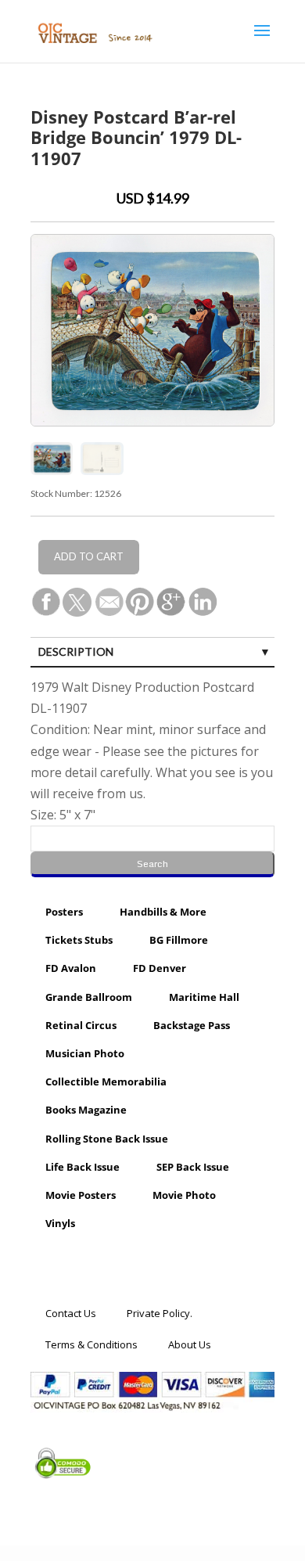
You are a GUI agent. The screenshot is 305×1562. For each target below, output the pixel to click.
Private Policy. (159, 1313)
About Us (189, 1344)
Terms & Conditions (91, 1344)
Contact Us (70, 1313)
